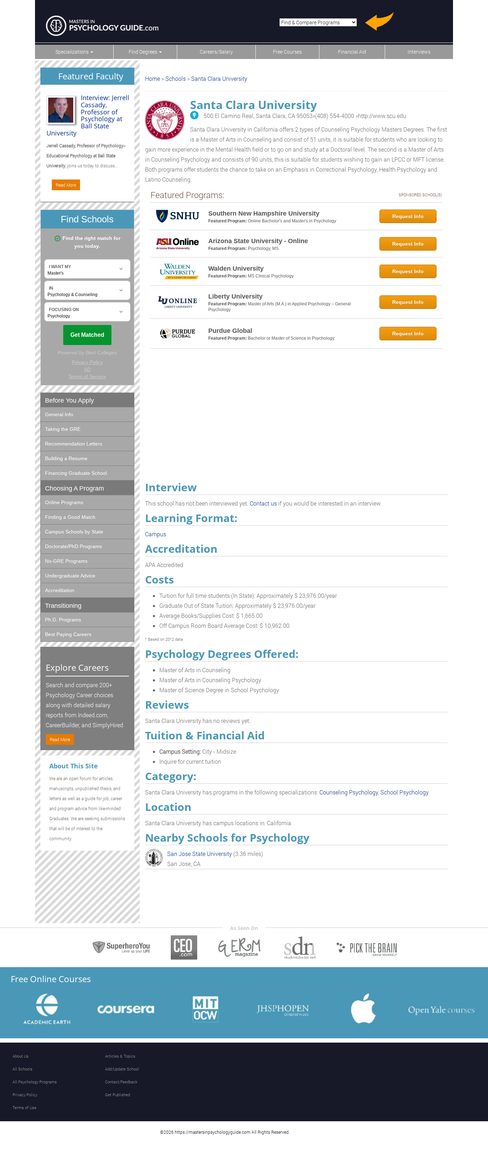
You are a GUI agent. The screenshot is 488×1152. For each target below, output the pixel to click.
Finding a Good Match (70, 517)
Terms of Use (24, 1107)
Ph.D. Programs (63, 619)
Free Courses (287, 51)
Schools (175, 78)
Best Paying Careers (68, 634)
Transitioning (63, 605)
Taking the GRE (62, 429)
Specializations (72, 51)
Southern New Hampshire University (263, 213)
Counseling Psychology (348, 792)
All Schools (23, 1069)
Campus (155, 534)
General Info (59, 414)
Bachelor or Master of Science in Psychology (291, 338)
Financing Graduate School (76, 473)
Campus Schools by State (74, 532)
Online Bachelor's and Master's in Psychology (292, 220)
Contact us (263, 503)
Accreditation (59, 590)
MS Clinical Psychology (271, 276)
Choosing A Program (74, 488)
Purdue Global (230, 330)
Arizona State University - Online (258, 241)
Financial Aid (352, 51)
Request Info (408, 216)
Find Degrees (143, 51)
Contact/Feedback (121, 1081)
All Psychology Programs (35, 1081)
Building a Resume (66, 458)
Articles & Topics (120, 1056)
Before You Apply (69, 400)
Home (152, 78)
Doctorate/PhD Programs (73, 546)
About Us (21, 1056)
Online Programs (64, 502)
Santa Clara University (219, 78)
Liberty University (235, 296)
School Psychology (404, 792)
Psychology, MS (263, 248)
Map (194, 115)
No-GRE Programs (66, 561)
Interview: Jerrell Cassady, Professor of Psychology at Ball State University (87, 115)
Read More (66, 185)
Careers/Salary (216, 51)
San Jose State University (199, 853)
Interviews (419, 51)
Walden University (236, 268)
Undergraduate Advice (70, 576)
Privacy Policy (25, 1094)
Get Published (117, 1094)
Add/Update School (122, 1069)
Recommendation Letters (73, 444)
